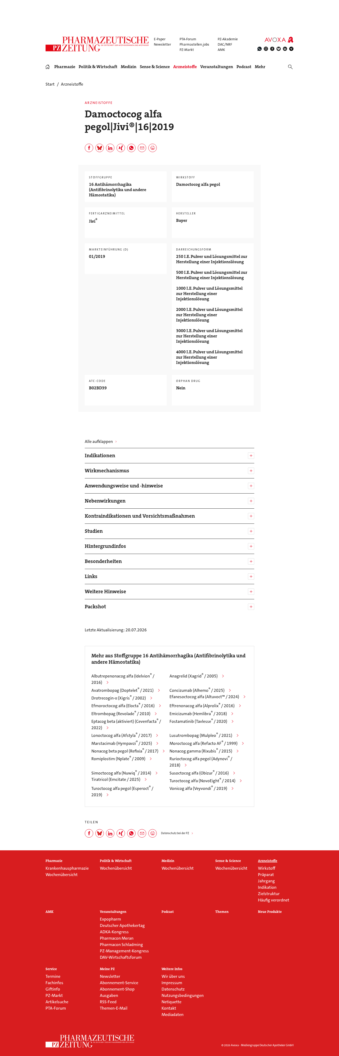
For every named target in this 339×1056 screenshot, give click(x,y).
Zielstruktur (269, 893)
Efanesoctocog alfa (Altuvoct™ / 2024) (204, 696)
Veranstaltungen (216, 66)
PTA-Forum (188, 39)
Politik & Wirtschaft (98, 66)
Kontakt (169, 1008)
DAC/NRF (225, 44)
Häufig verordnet (273, 900)
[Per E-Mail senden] (142, 148)
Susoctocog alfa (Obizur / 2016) (199, 773)
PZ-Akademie (228, 39)
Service (51, 969)
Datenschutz (173, 989)
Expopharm (110, 919)
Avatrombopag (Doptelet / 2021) (122, 690)
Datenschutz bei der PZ (175, 833)
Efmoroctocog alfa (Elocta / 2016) (123, 706)
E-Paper (160, 39)
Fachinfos (54, 982)
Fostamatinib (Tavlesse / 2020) (198, 721)
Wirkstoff (266, 868)
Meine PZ (107, 969)
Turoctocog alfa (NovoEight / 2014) (202, 781)
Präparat (266, 874)
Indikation (267, 887)
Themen (222, 912)
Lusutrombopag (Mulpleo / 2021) (201, 735)
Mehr (260, 66)
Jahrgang (266, 881)
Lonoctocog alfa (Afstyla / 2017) (121, 735)
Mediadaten (173, 1014)
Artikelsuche (57, 1002)
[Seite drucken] (152, 148)
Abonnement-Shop (117, 989)
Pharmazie (64, 66)
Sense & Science (155, 66)
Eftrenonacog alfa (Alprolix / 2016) (202, 706)
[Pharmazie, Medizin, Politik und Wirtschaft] (97, 44)
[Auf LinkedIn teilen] (110, 148)
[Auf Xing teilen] (121, 148)
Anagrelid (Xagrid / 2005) (194, 676)
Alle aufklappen (99, 441)
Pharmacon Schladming (121, 944)
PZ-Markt (187, 49)
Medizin (128, 66)
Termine (53, 976)
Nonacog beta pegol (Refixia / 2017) (124, 751)
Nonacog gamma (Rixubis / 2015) (201, 751)
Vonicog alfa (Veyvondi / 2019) (198, 788)
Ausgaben (109, 995)
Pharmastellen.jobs (194, 44)
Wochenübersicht (62, 874)
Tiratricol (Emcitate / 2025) (115, 779)
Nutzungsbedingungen (183, 995)
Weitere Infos (172, 969)
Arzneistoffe (185, 66)
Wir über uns (173, 976)
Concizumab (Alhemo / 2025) (197, 690)
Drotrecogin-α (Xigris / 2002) (118, 698)
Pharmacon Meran (116, 938)
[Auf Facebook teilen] (89, 148)
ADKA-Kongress (114, 932)
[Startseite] (90, 1041)
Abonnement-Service (119, 982)
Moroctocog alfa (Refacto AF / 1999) (204, 743)
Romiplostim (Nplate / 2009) (118, 759)
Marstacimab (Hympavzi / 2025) (121, 743)
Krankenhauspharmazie (67, 868)
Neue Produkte (270, 912)
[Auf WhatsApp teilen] (131, 148)
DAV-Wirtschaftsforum (121, 957)
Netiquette (171, 1002)
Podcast (244, 66)
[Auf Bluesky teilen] (99, 148)
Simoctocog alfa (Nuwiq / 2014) (121, 773)
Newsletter (162, 44)
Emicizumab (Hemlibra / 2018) (198, 713)
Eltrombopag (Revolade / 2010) (120, 713)
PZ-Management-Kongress (124, 951)
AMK (221, 49)
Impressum (172, 982)
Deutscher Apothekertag (122, 925)
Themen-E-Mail (113, 1008)
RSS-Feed (108, 1002)
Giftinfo (53, 989)
